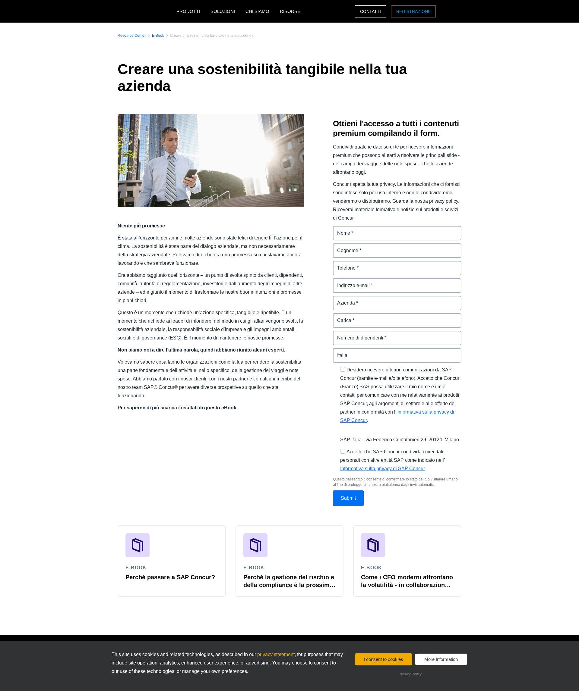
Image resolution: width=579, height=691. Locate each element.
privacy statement (276, 654)
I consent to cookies (383, 659)
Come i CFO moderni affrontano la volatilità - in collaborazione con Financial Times (407, 585)
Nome (339, 229)
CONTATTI (370, 11)
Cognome (344, 246)
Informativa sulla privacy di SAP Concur (382, 468)
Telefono (343, 264)
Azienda (342, 299)
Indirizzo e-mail (350, 281)
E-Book (158, 35)
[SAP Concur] (145, 11)
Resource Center (132, 35)
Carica (340, 316)
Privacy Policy (410, 674)
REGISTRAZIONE (413, 11)
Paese (340, 351)
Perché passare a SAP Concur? (170, 577)
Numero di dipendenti (357, 334)
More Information (441, 659)
